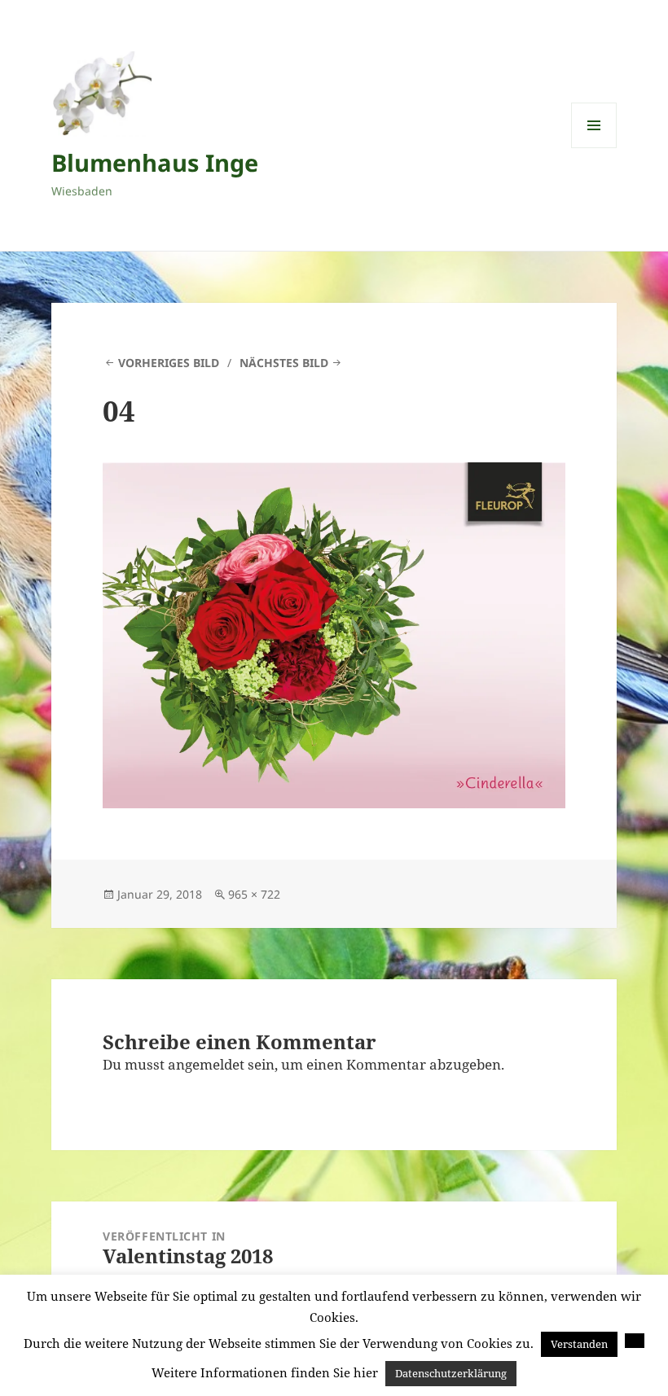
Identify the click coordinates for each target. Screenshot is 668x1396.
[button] (634, 1340)
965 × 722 (254, 894)
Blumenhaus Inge (154, 162)
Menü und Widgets (594, 147)
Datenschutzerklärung (451, 1373)
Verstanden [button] (579, 1344)
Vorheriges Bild (168, 362)
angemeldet (206, 1064)
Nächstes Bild (284, 362)
